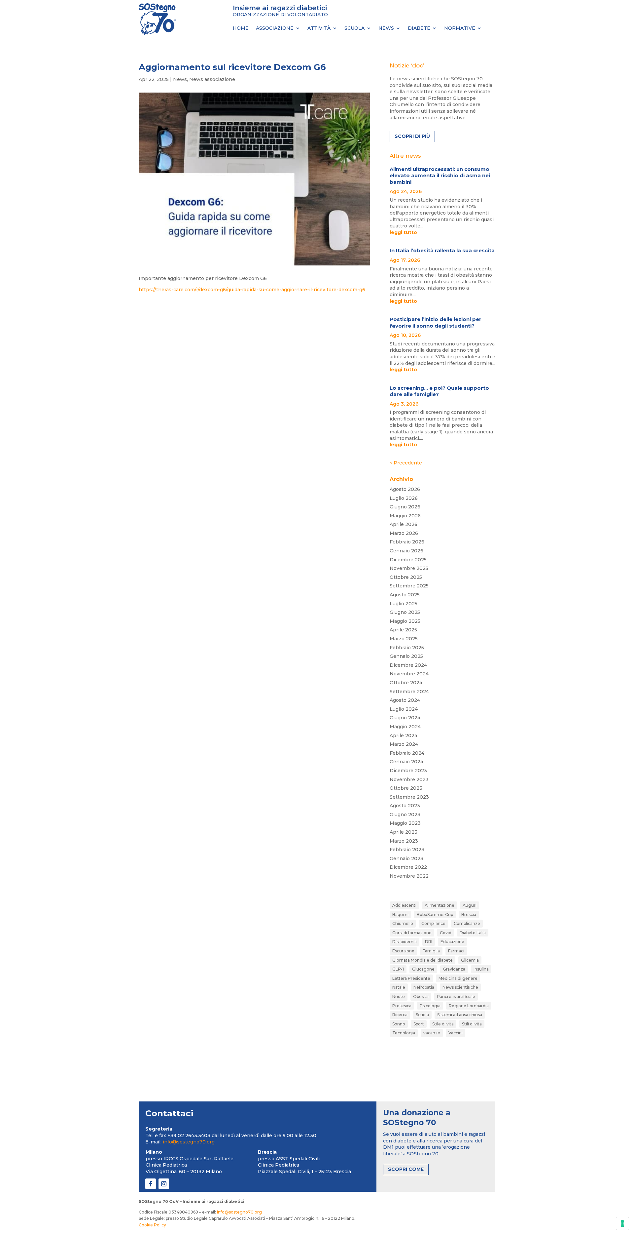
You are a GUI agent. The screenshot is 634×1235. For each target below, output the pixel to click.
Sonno (398, 1023)
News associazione (212, 79)
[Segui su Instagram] (163, 1183)
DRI (428, 941)
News (386, 28)
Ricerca (399, 1014)
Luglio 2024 (404, 709)
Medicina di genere (458, 978)
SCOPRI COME (406, 1169)
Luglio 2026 (404, 498)
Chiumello (402, 923)
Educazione (452, 941)
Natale (398, 987)
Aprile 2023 (403, 832)
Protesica (401, 1005)
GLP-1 (398, 969)
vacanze (431, 1032)
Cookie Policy (152, 1224)
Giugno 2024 (405, 718)
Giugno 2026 (405, 507)
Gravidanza (454, 969)
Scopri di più (412, 136)
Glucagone (423, 969)
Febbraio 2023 (407, 850)
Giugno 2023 (405, 814)
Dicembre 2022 (408, 867)
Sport (418, 1023)
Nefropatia (423, 987)
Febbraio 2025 (407, 648)
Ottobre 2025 (406, 577)
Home (241, 28)
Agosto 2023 (405, 806)
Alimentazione (439, 905)
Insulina (481, 969)
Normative (459, 28)
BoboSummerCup (435, 914)
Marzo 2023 (404, 841)
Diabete (419, 28)
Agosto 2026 (405, 489)
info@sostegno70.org (189, 1142)
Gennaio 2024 (406, 762)
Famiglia (431, 950)
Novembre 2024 (409, 674)
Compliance (433, 923)
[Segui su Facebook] (150, 1183)
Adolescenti (404, 905)
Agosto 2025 (405, 595)
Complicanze (467, 923)
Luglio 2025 (403, 604)
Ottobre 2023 (406, 788)
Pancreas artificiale (456, 996)
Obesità (421, 996)
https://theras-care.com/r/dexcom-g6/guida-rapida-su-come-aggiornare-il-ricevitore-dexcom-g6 (252, 290)
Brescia (468, 914)
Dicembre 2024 (408, 665)
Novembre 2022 (409, 876)
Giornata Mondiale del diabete (422, 960)
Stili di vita (472, 1023)
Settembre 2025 (409, 586)
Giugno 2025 (405, 612)
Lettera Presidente (411, 978)
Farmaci (456, 950)
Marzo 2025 (404, 639)
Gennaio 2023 (406, 858)
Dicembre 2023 (408, 771)
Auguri (469, 905)
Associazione (275, 28)
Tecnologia (403, 1032)
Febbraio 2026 (407, 542)
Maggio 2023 (405, 823)
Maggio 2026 (405, 516)
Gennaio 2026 (406, 551)
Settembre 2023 (409, 797)
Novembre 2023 (409, 779)
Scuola (354, 28)
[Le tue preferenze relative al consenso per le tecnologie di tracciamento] (622, 1223)
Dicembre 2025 (408, 560)
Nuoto (398, 996)
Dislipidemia (404, 941)
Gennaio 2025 (406, 656)
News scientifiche (460, 987)
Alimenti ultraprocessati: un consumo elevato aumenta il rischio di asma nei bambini (440, 175)
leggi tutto (403, 232)
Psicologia (430, 1005)
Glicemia (470, 960)
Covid (445, 932)
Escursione (403, 950)
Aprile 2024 (403, 735)
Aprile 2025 (403, 630)
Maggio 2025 (405, 621)
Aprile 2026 (403, 524)
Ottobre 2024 (406, 683)
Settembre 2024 (409, 692)
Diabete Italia (473, 932)
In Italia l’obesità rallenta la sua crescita (442, 250)
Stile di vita (443, 1023)
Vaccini (455, 1032)
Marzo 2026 (404, 533)
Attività (319, 28)
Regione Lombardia (469, 1005)
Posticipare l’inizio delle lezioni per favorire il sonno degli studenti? (435, 322)
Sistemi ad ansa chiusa (459, 1014)
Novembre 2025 (409, 568)
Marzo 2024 (404, 744)
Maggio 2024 (405, 727)
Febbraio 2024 (407, 753)
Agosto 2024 (405, 700)
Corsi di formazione (412, 932)
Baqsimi (400, 914)
